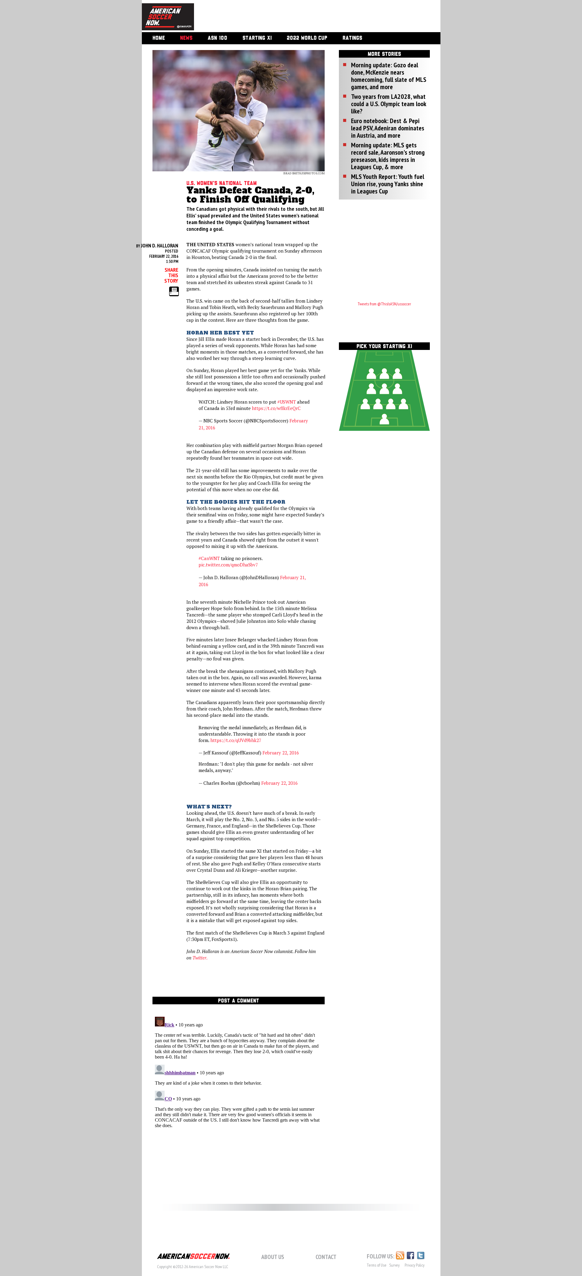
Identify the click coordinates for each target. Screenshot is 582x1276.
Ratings (352, 38)
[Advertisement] (310, 16)
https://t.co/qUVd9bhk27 (235, 740)
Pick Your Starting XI (384, 346)
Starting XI (257, 38)
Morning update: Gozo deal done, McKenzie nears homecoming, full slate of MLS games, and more (388, 75)
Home (158, 38)
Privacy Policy (414, 1265)
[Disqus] (238, 1090)
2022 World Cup (307, 38)
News (186, 38)
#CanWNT (209, 558)
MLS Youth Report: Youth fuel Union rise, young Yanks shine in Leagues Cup (387, 184)
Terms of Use (376, 1265)
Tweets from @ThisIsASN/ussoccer (384, 304)
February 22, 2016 (281, 753)
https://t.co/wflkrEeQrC (276, 408)
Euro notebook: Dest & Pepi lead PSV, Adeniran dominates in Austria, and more (387, 128)
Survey (394, 1265)
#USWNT (286, 402)
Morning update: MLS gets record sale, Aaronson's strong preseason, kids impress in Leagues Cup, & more (388, 155)
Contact (326, 1257)
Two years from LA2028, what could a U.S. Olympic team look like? (388, 104)
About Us (272, 1257)
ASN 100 (217, 38)
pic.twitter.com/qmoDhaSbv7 (228, 565)
